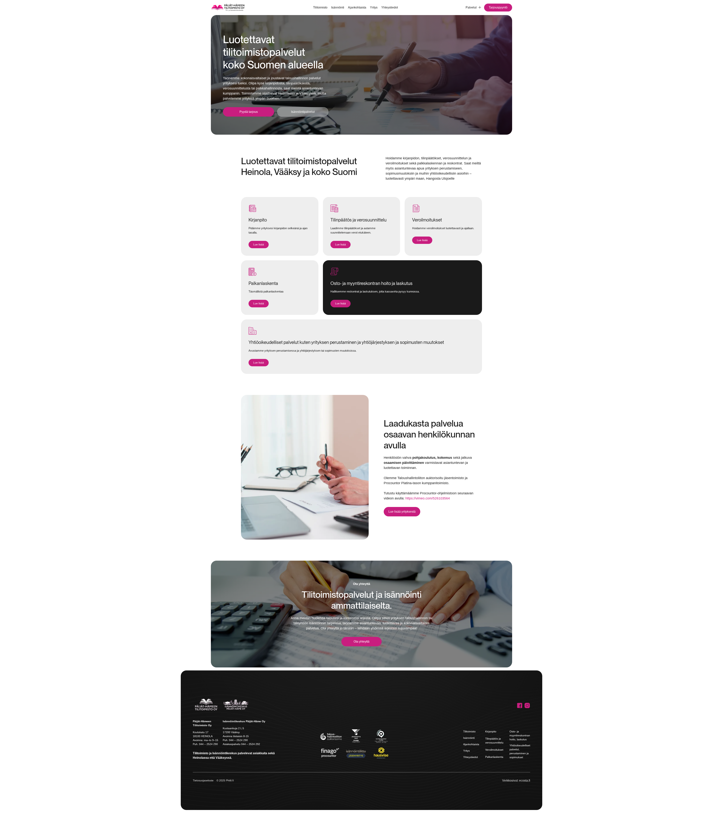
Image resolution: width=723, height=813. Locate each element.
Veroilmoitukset (494, 749)
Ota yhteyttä (361, 641)
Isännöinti (337, 7)
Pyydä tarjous (248, 111)
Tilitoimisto (320, 7)
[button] (472, 8)
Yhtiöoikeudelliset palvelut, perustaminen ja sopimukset (519, 751)
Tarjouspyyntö (498, 7)
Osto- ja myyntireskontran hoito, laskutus (519, 735)
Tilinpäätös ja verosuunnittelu (494, 740)
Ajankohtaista (357, 7)
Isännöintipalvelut (303, 111)
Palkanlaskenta (494, 756)
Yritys (374, 7)
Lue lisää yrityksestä (402, 511)
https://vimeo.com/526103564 (427, 498)
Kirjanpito (490, 731)
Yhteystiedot (389, 7)
